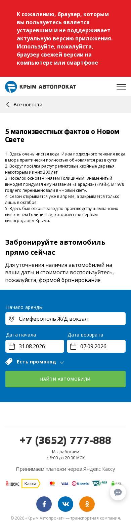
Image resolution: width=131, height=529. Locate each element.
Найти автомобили (65, 379)
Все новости (27, 104)
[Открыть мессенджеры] (118, 492)
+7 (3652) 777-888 (65, 441)
